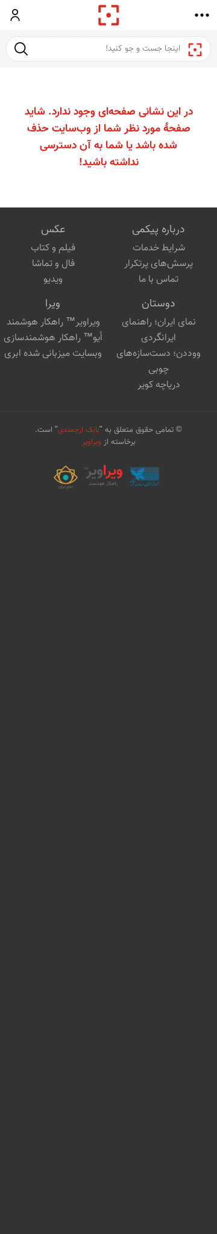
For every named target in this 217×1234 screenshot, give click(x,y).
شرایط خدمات (159, 248)
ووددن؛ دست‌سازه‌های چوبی (158, 361)
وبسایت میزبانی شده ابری (53, 353)
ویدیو (53, 279)
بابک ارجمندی (78, 430)
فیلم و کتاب (53, 248)
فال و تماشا (53, 263)
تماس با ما (158, 279)
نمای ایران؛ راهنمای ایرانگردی (159, 330)
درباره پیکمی (158, 229)
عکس (53, 229)
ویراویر (91, 442)
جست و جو (21, 48)
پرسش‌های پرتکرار (158, 263)
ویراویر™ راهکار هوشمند (53, 322)
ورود (15, 15)
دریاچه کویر (158, 385)
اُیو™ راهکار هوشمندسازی (53, 338)
